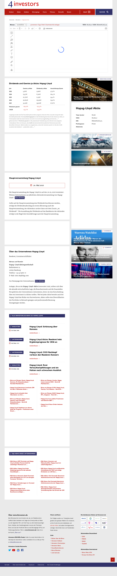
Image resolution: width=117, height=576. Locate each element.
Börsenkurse (18, 19)
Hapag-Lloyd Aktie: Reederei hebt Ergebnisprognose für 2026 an (46, 340)
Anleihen (26, 12)
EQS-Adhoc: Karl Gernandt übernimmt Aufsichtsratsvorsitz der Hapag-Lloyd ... (53, 476)
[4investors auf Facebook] (22, 550)
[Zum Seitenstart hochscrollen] (113, 560)
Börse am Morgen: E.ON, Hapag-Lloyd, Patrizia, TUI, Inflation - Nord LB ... (52, 388)
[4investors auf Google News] (18, 550)
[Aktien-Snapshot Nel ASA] (104, 522)
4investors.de (11, 19)
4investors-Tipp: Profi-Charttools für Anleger (45, 25)
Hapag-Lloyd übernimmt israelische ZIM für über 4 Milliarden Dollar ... (22, 388)
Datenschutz (41, 565)
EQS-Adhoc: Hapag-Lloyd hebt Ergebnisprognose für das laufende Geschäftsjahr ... (20, 470)
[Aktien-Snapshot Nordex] (83, 527)
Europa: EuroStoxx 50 (88, 555)
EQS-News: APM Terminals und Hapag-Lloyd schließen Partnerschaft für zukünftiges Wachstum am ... (22, 463)
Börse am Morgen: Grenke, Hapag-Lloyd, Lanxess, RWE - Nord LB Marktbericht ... (51, 382)
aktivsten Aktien (54, 525)
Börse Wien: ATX (87, 552)
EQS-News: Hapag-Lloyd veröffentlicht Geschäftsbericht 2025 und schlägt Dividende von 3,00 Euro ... (52, 470)
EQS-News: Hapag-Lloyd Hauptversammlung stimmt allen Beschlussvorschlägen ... (20, 490)
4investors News (56, 545)
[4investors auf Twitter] (9, 550)
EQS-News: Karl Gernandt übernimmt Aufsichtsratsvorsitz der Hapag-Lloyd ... (53, 482)
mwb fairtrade (55, 553)
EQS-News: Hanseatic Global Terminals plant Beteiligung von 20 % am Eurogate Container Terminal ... (22, 477)
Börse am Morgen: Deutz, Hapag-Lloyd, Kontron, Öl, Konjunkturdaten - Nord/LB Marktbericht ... (22, 382)
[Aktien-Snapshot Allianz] (83, 518)
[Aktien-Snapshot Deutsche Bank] (83, 522)
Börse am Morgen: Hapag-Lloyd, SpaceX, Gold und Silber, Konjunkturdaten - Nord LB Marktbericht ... (20, 401)
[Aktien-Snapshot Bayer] (90, 518)
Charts (45, 12)
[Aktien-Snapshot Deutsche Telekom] (90, 522)
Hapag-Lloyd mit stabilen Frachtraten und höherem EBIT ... (52, 399)
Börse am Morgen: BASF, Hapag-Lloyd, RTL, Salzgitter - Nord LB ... (52, 394)
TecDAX (84, 543)
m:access (52, 12)
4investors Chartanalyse (58, 543)
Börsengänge (35, 12)
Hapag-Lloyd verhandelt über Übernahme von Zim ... (19, 394)
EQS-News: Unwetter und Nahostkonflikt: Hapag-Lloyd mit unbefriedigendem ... (51, 463)
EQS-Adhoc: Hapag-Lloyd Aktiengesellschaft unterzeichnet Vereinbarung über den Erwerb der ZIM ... (52, 489)
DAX (83, 536)
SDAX (84, 541)
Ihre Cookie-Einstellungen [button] (53, 565)
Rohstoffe (61, 12)
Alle (85, 12)
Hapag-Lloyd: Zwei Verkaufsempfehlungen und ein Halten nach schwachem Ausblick (45, 367)
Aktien (19, 12)
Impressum (31, 565)
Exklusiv (11, 12)
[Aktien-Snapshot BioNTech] (97, 518)
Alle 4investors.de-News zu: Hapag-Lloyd (27, 315)
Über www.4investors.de (19, 565)
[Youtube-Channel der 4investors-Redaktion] (13, 550)
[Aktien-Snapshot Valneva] (97, 527)
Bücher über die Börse (57, 538)
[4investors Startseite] (23, 4)
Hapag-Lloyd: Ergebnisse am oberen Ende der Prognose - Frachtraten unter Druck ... (22, 409)
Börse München (55, 550)
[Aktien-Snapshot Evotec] (97, 522)
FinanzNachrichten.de (57, 548)
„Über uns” (17, 532)
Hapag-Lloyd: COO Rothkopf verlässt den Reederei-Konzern (44, 353)
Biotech (69, 12)
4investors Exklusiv (56, 541)
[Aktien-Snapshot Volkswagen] (104, 527)
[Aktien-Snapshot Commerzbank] (104, 518)
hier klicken (19, 197)
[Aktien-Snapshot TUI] (90, 527)
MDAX (84, 539)
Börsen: (12, 25)
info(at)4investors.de (15, 542)
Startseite (7, 565)
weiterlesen (34, 333)
